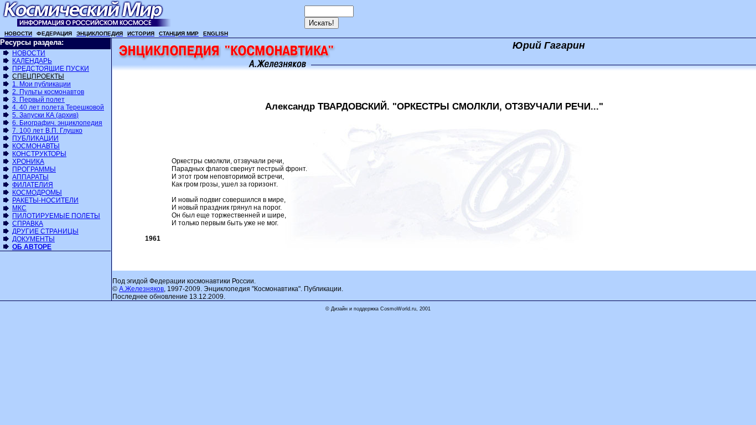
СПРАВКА (27, 223)
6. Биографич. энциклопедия (57, 123)
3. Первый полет (38, 99)
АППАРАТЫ (30, 177)
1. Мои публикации (41, 84)
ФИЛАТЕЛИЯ (32, 185)
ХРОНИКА (28, 161)
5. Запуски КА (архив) (45, 115)
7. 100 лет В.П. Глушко (47, 130)
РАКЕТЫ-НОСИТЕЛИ (45, 200)
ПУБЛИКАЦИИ (35, 138)
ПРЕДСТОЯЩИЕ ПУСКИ (50, 68)
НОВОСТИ (28, 53)
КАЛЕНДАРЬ (32, 61)
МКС (19, 208)
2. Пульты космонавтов (48, 92)
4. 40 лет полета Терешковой (58, 107)
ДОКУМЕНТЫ (33, 239)
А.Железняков (141, 289)
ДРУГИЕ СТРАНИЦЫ (45, 231)
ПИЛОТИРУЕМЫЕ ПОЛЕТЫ (56, 216)
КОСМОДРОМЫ (37, 192)
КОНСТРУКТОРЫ (39, 154)
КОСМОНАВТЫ (36, 146)
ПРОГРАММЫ (34, 169)
